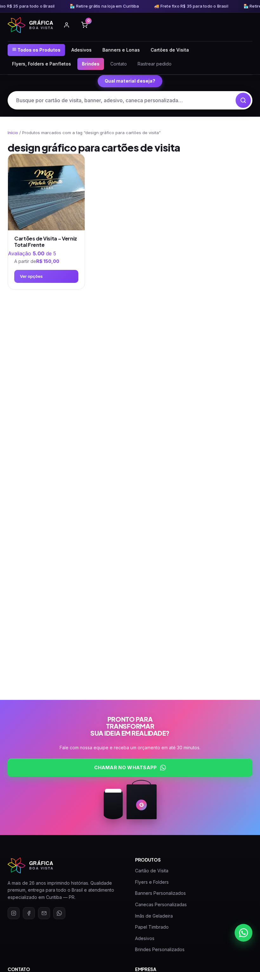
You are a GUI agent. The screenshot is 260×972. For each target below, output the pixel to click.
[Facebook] (29, 913)
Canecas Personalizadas (161, 904)
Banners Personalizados (160, 893)
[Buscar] (243, 100)
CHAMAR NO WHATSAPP (125, 767)
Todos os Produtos (38, 50)
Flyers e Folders (152, 882)
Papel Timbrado (152, 927)
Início (13, 132)
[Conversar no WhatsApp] (243, 933)
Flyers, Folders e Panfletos (41, 63)
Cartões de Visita (170, 50)
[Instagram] (14, 913)
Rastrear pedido (155, 63)
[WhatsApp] (59, 913)
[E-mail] (44, 913)
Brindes (91, 63)
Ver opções (31, 276)
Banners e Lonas (121, 50)
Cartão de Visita (151, 870)
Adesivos (81, 50)
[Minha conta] (66, 25)
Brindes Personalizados (160, 949)
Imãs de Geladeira (154, 916)
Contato (118, 63)
